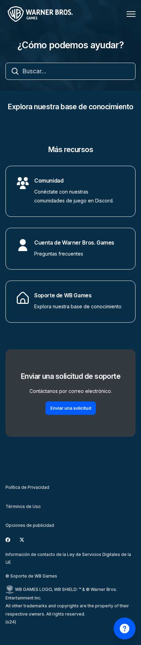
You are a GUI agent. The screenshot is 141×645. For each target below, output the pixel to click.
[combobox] (70, 71)
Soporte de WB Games (63, 295)
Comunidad (48, 180)
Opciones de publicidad (29, 525)
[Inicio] (41, 14)
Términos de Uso (23, 506)
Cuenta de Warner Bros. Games (74, 242)
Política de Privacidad (27, 487)
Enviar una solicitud (70, 408)
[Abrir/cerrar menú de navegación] (131, 14)
